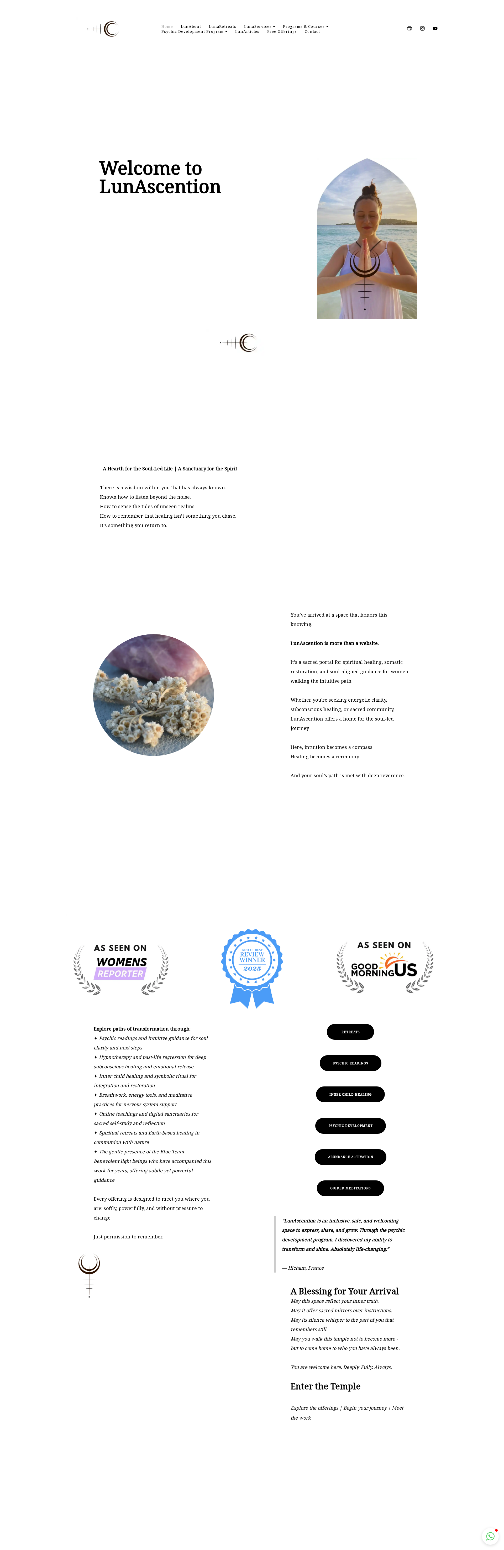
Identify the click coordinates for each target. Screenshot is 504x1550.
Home (167, 26)
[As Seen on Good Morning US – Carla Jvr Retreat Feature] (383, 969)
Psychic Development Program (192, 31)
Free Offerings (282, 31)
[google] (409, 28)
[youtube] (435, 28)
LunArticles (247, 31)
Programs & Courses (303, 26)
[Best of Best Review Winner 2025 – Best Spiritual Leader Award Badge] (252, 969)
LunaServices (258, 26)
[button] (63, 3)
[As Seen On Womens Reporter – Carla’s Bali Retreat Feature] (121, 969)
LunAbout (191, 26)
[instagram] (422, 28)
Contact (312, 31)
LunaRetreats (222, 26)
